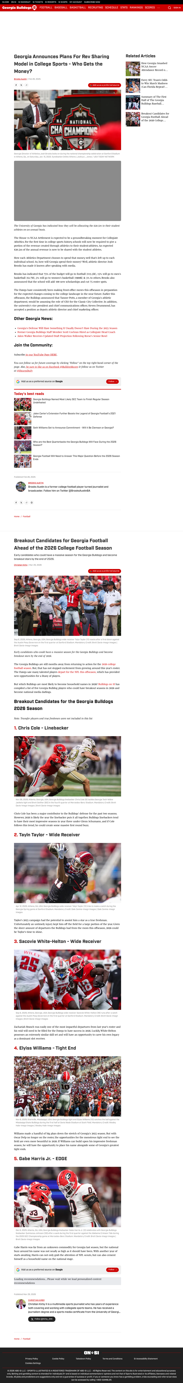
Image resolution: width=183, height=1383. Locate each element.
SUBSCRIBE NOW (92, 2)
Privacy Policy (31, 1359)
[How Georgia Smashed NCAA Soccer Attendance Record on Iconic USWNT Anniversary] (147, 69)
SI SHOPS (62, 2)
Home (17, 517)
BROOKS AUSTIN (36, 483)
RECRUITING (95, 8)
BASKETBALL (78, 8)
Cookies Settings (33, 1363)
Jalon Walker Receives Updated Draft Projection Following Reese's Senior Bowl (62, 336)
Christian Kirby (20, 565)
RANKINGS (136, 8)
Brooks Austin (20, 79)
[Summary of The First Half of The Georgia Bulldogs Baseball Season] (147, 102)
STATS (124, 8)
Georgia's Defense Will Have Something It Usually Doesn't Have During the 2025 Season (67, 328)
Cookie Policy (58, 1359)
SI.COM (5, 2)
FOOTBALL (46, 8)
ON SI (13, 2)
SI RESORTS (50, 2)
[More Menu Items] (158, 7)
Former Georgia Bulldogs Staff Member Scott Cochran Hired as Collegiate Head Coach (66, 332)
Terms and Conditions (112, 1359)
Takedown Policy (83, 1359)
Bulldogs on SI (107, 684)
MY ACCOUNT (76, 2)
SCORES (150, 8)
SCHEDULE (111, 8)
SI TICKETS (38, 2)
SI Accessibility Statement (146, 1359)
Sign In (177, 8)
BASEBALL (61, 8)
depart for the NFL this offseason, (77, 672)
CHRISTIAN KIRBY (36, 1300)
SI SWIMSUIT (24, 2)
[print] (32, 503)
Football (26, 517)
